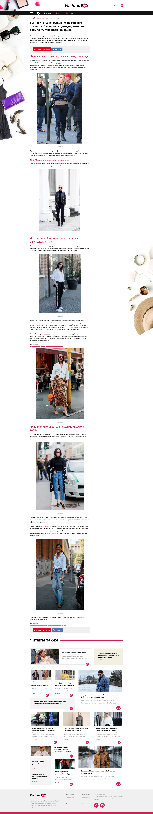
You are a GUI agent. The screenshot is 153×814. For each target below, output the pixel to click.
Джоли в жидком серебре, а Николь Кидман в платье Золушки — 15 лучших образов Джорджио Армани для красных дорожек (110, 666)
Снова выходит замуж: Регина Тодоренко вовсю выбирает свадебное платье (50, 160)
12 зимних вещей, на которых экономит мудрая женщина (39, 776)
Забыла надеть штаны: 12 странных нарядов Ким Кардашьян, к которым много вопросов (44, 730)
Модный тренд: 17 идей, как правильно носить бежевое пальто (46, 346)
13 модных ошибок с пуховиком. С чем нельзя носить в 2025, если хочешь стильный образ (99, 696)
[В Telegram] (114, 5)
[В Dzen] (121, 5)
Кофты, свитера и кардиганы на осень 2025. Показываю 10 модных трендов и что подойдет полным (64, 684)
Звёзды (49, 13)
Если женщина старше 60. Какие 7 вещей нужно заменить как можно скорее (74, 653)
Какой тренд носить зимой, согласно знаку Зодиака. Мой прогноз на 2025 (76, 729)
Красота (71, 13)
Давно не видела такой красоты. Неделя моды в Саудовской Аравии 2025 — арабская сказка (63, 773)
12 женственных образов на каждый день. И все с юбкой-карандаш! (48, 625)
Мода (60, 13)
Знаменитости (70, 797)
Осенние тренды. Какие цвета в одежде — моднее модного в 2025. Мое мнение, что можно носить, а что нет (51, 702)
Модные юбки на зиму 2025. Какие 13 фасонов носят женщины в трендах (106, 729)
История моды (70, 804)
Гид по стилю (69, 801)
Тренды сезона (70, 794)
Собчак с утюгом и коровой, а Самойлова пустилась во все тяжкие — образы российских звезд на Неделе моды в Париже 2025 (39, 685)
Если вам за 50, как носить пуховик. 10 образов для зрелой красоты (98, 772)
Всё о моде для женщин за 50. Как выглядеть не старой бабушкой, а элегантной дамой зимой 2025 (62, 750)
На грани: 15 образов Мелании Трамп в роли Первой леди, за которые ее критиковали (40, 764)
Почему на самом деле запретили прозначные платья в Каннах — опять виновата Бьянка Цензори (108, 655)
